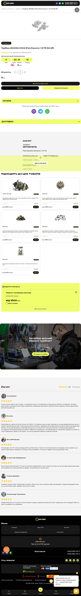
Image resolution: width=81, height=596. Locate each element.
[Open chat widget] (76, 591)
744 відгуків (76, 387)
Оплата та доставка (7, 580)
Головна (4, 8)
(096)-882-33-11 (71, 4)
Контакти (60, 532)
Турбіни (18, 8)
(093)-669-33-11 (71, 2)
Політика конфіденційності (24, 580)
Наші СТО (40, 527)
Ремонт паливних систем (18, 293)
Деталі (36, 206)
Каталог (11, 8)
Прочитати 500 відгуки (40, 544)
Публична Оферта (40, 580)
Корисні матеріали (21, 532)
